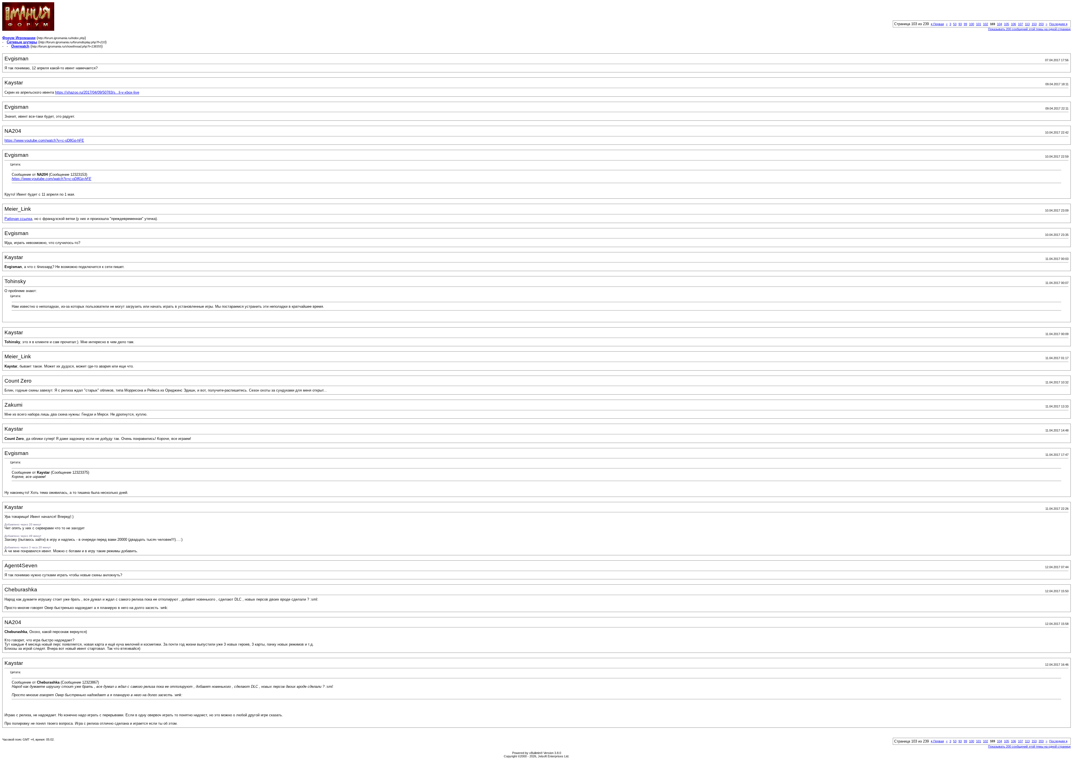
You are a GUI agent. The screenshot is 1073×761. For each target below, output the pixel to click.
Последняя (1058, 24)
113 (1027, 24)
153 (1034, 24)
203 (1041, 24)
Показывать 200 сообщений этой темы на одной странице (1029, 29)
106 (1013, 24)
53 (954, 24)
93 (960, 24)
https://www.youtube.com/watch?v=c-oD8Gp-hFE (44, 140)
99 (965, 24)
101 (978, 24)
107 (1020, 24)
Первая (937, 24)
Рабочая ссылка (18, 219)
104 (999, 24)
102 (985, 24)
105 (1006, 24)
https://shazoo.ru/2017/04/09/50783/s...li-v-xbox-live (97, 92)
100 (971, 24)
